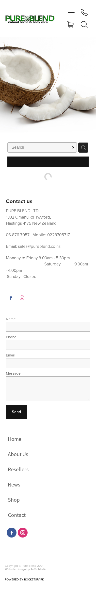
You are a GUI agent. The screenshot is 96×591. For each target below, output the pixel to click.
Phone (11, 337)
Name (11, 319)
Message (13, 373)
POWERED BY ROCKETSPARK (24, 579)
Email (10, 355)
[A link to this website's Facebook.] (11, 298)
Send (16, 412)
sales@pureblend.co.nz (39, 246)
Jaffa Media (39, 569)
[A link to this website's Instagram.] (22, 298)
